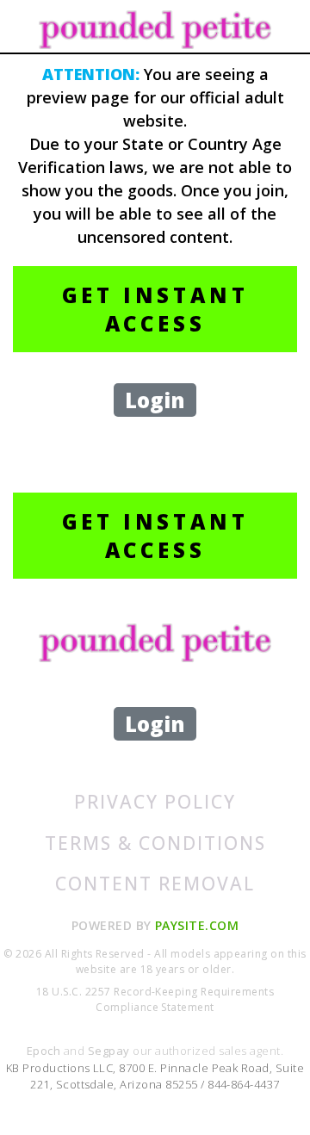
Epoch (45, 1050)
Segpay (110, 1050)
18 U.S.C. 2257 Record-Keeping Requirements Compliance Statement (155, 999)
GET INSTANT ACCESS (155, 309)
